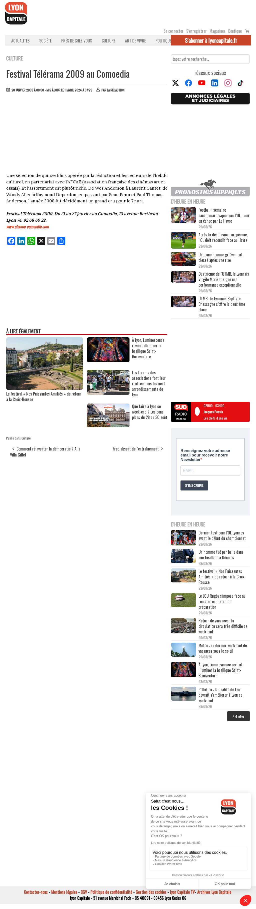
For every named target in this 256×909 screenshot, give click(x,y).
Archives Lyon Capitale (214, 892)
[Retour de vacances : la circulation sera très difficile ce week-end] (183, 626)
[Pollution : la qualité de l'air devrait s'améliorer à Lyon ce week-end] (183, 694)
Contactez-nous (36, 892)
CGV (84, 892)
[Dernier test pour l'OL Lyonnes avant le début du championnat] (183, 538)
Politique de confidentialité (111, 892)
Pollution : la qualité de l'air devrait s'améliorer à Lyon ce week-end (220, 695)
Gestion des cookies (151, 892)
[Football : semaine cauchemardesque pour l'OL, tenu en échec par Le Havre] (183, 215)
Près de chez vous (76, 41)
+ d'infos (238, 716)
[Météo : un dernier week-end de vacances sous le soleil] (183, 650)
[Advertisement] (87, 134)
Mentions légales (64, 892)
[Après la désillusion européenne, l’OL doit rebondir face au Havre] (183, 241)
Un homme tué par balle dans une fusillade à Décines (221, 554)
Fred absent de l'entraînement (136, 449)
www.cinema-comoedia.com (27, 226)
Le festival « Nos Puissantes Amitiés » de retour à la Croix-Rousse (43, 396)
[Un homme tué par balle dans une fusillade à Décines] (183, 556)
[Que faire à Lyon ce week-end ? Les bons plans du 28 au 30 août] (108, 426)
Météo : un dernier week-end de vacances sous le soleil (222, 648)
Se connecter (174, 31)
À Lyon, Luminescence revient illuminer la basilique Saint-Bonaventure (220, 670)
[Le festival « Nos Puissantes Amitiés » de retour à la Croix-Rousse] (44, 388)
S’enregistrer (196, 31)
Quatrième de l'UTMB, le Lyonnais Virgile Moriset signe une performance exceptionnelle (223, 279)
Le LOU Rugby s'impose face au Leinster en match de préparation (222, 601)
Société (45, 41)
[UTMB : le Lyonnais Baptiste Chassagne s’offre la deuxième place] (183, 302)
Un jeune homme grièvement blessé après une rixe (220, 257)
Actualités (20, 41)
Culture (108, 41)
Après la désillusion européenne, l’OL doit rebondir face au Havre (223, 237)
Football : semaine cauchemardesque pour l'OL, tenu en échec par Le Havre (223, 215)
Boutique (235, 31)
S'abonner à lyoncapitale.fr (211, 40)
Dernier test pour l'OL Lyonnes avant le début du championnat (222, 535)
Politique (163, 41)
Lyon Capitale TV (182, 892)
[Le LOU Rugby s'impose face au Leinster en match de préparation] (183, 600)
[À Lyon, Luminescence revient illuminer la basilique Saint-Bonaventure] (108, 361)
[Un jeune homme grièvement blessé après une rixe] (183, 259)
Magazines (218, 31)
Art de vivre (135, 41)
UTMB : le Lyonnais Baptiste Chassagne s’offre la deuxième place (221, 304)
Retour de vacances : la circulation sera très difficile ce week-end (222, 626)
